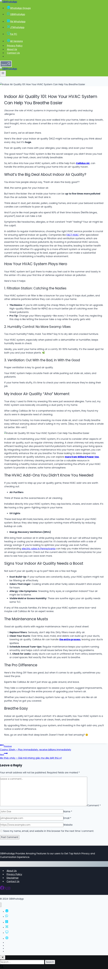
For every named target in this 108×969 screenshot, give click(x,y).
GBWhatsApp (17, 14)
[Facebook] (2, 889)
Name (67, 811)
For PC (13, 34)
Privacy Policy (15, 45)
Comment (94, 805)
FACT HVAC (73, 234)
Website (68, 824)
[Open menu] (3, 73)
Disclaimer (13, 877)
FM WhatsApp (17, 21)
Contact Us (13, 53)
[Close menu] (0, 905)
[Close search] (2, 957)
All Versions (16, 41)
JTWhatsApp (17, 27)
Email (67, 818)
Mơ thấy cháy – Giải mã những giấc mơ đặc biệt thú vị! (31, 756)
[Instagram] (8, 889)
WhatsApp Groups (20, 8)
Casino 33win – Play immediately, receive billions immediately (35, 748)
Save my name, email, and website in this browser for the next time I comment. (48, 831)
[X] (5, 889)
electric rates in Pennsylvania (38, 548)
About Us (12, 49)
